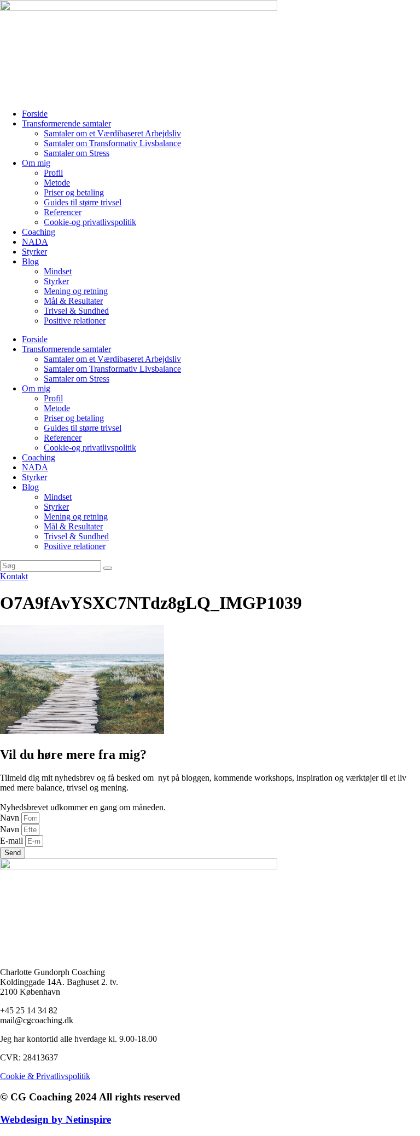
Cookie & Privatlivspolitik (45, 1076)
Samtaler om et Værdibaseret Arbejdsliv (112, 133)
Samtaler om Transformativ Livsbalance (112, 143)
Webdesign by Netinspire (55, 1119)
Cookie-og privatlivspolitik (90, 222)
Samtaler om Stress (76, 153)
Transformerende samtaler (66, 123)
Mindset (58, 271)
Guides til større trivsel (82, 202)
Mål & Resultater (73, 300)
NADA (35, 241)
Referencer (62, 212)
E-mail (12, 840)
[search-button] (107, 568)
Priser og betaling (74, 192)
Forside (35, 113)
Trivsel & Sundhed (76, 310)
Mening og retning (76, 291)
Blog (30, 261)
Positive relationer (75, 320)
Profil (53, 172)
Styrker (34, 251)
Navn (10, 817)
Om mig (36, 163)
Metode (57, 182)
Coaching (38, 232)
